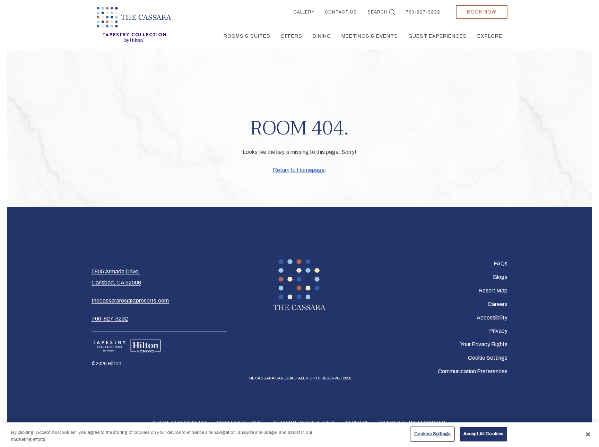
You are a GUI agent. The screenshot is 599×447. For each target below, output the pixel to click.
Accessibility (492, 318)
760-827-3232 (423, 12)
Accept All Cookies (483, 433)
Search (377, 12)
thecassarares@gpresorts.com (130, 301)
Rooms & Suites (247, 36)
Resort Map (492, 290)
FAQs (500, 263)
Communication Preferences (472, 371)
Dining (322, 36)
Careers (497, 304)
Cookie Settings (487, 358)
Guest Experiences (437, 36)
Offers (291, 36)
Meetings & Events (369, 36)
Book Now (481, 12)
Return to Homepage (299, 170)
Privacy (498, 331)
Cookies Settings (432, 433)
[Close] (588, 434)
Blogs (500, 277)
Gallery (303, 12)
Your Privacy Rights (483, 344)
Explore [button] (489, 36)
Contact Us (341, 12)
